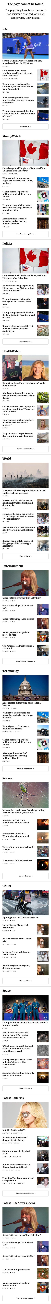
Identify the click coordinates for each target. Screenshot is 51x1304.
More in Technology (24, 769)
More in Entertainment (24, 661)
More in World (25, 556)
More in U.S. (24, 127)
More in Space (24, 1088)
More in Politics (24, 341)
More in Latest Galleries (25, 1193)
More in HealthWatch (25, 449)
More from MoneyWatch (25, 234)
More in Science (25, 876)
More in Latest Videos (25, 1298)
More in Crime (24, 981)
